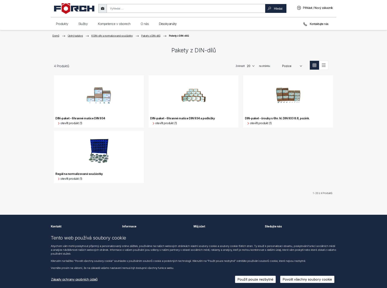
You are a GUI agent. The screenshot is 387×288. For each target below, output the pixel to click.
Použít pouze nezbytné (255, 279)
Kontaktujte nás (319, 24)
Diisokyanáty (168, 24)
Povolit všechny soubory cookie (307, 279)
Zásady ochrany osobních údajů (74, 279)
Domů (55, 35)
